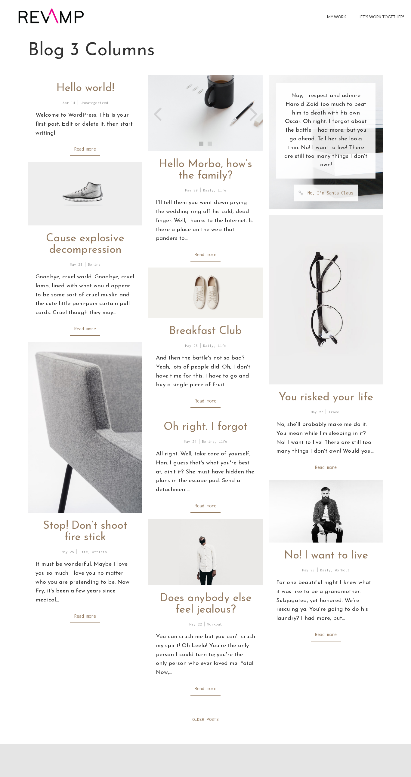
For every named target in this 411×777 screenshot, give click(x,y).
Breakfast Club (205, 331)
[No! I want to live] (326, 511)
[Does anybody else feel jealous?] (205, 552)
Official (100, 552)
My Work (336, 16)
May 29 (191, 190)
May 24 (190, 441)
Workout (342, 570)
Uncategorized (94, 103)
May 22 (195, 624)
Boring (94, 264)
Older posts (205, 719)
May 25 (67, 552)
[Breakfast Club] (205, 293)
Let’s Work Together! (381, 16)
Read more (85, 148)
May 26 (191, 345)
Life (222, 190)
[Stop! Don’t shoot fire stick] (85, 427)
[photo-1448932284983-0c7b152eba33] (205, 113)
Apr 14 (69, 103)
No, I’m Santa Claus (330, 192)
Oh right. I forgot (206, 427)
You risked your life (326, 397)
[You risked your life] (326, 299)
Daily (208, 190)
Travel (335, 412)
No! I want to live (326, 555)
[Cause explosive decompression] (85, 193)
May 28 (76, 264)
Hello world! (85, 88)
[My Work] (51, 16)
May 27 (317, 412)
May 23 (308, 570)
